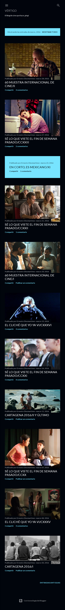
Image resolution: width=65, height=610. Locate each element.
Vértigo (11, 10)
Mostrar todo (49, 32)
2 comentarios (22, 146)
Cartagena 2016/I (19, 566)
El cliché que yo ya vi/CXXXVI (28, 325)
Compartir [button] (9, 90)
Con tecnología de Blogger (35, 601)
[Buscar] (58, 5)
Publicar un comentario (25, 283)
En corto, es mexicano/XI (29, 167)
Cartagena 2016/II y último (27, 415)
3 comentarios (22, 90)
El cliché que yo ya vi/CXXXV (28, 522)
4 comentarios (22, 380)
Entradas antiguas (50, 583)
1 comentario (25, 171)
